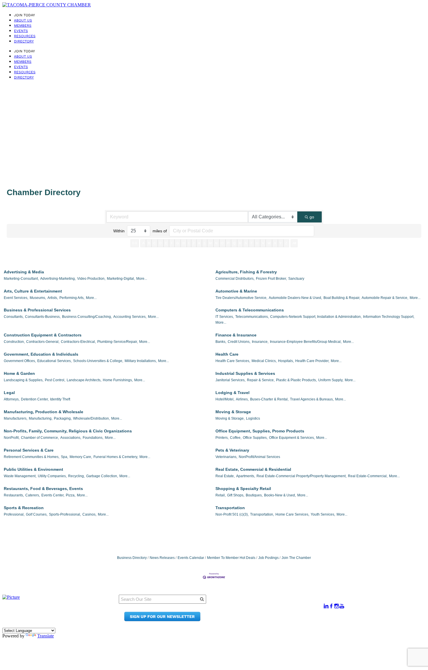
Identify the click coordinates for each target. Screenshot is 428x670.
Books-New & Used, (280, 495)
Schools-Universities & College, (98, 361)
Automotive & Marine (236, 291)
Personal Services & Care (29, 450)
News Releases (162, 558)
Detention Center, (35, 399)
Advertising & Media (24, 272)
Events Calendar (191, 558)
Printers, (222, 438)
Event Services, (16, 298)
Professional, (14, 514)
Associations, (70, 438)
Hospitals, (286, 361)
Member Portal (269, 603)
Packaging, (63, 418)
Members (22, 26)
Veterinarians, (226, 457)
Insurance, (260, 342)
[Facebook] (331, 606)
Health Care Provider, (312, 361)
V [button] (263, 243)
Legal (9, 392)
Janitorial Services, (230, 380)
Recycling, (76, 476)
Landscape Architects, (84, 380)
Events (21, 31)
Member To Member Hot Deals (231, 558)
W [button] (269, 243)
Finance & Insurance (236, 335)
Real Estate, (225, 476)
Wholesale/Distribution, (91, 418)
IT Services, (224, 317)
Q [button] (234, 243)
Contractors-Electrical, (78, 342)
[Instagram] (336, 606)
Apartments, (245, 476)
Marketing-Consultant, (21, 279)
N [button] (216, 243)
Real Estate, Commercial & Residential (253, 469)
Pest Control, (55, 380)
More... (141, 279)
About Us (23, 20)
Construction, (14, 342)
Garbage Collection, (102, 476)
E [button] (166, 243)
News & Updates (270, 608)
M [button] (210, 243)
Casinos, (89, 514)
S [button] (246, 243)
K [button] (199, 243)
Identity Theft (60, 399)
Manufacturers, (15, 418)
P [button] (228, 243)
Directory (24, 41)
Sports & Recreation (24, 507)
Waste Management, (20, 476)
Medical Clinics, (264, 361)
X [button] (275, 243)
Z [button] (286, 243)
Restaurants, (14, 495)
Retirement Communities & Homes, (31, 457)
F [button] (172, 243)
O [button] (222, 243)
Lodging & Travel (232, 392)
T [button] (251, 243)
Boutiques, (254, 495)
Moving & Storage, (230, 418)
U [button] (257, 243)
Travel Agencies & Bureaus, (312, 399)
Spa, (64, 457)
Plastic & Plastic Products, (296, 380)
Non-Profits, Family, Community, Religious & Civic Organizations (68, 431)
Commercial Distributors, (234, 279)
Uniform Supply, (330, 380)
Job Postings (268, 558)
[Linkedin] (326, 606)
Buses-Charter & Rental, (269, 399)
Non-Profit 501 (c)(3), (232, 514)
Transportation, (262, 514)
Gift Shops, (235, 495)
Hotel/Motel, (224, 399)
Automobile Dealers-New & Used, (295, 298)
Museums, (38, 298)
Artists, (52, 298)
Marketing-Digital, (121, 279)
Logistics (253, 418)
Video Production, (91, 279)
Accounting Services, (129, 317)
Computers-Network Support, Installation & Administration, (316, 317)
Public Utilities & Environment (33, 469)
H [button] (184, 243)
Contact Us (264, 614)
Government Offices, (20, 361)
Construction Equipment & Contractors (43, 335)
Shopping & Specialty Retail (243, 488)
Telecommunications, (252, 317)
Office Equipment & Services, (292, 438)
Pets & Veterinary (232, 450)
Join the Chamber (272, 619)
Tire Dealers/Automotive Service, (241, 298)
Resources (25, 36)
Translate (45, 635)
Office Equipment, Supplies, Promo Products (259, 431)
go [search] (311, 217)
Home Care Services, (292, 514)
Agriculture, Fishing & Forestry (246, 272)
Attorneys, (12, 399)
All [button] (294, 243)
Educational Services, (54, 361)
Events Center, (52, 495)
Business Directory (132, 558)
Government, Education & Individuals (41, 354)
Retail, (220, 495)
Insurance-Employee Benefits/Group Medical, (306, 342)
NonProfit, (12, 438)
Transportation (230, 507)
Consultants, (14, 317)
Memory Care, (81, 457)
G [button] (177, 243)
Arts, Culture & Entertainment (33, 291)
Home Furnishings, (118, 380)
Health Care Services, (232, 361)
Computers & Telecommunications (249, 310)
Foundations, (93, 438)
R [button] (240, 243)
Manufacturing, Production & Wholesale (43, 411)
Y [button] (281, 243)
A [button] (143, 243)
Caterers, (32, 495)
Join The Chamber (296, 558)
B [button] (149, 243)
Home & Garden (19, 373)
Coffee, (235, 438)
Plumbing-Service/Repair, (117, 342)
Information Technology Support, (388, 317)
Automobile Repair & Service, (385, 298)
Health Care (226, 354)
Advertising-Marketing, (58, 279)
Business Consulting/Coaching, (87, 317)
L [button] (205, 243)
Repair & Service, (261, 380)
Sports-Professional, (65, 514)
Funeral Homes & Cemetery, (115, 457)
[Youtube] (341, 606)
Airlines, (242, 399)
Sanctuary (296, 279)
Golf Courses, (36, 514)
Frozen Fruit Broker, (271, 279)
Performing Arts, (71, 298)
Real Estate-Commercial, (368, 476)
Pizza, (70, 495)
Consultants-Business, (43, 317)
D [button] (160, 243)
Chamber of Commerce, (40, 438)
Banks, (220, 342)
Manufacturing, (40, 418)
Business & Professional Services (37, 310)
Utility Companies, (52, 476)
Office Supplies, (255, 438)
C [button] (154, 243)
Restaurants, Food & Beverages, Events (43, 488)
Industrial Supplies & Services (245, 373)
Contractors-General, (42, 342)
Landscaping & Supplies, (23, 380)
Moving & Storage (233, 411)
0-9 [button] (134, 243)
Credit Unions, (239, 342)
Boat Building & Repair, (341, 298)
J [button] (193, 243)
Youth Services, (323, 514)
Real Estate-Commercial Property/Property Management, (301, 476)
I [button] (188, 243)
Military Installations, (141, 361)
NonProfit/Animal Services (259, 457)
